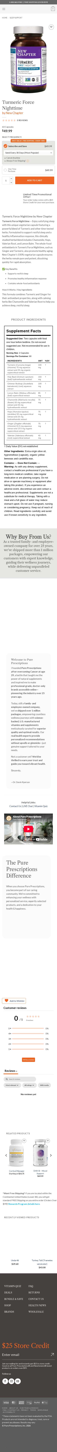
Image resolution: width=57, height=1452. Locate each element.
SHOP (7, 1305)
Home (4, 18)
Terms (33, 1410)
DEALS (8, 1292)
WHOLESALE (36, 1311)
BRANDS (9, 1311)
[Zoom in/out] (2, 1432)
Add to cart (34, 180)
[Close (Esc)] (26, 1432)
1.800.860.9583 (15, 2)
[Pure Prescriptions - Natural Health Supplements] (28, 9)
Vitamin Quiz (41, 806)
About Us (13, 1408)
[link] (5, 1381)
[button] (3, 9)
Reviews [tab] (11, 1070)
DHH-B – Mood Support (40, 1172)
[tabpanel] (28, 1101)
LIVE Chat (28, 806)
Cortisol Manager (16, 1171)
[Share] (18, 1432)
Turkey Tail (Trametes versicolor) (42, 1264)
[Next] (50, 1161)
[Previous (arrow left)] (2, 1439)
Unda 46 (15, 1262)
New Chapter (14, 113)
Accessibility (9, 1412)
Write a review (28, 1060)
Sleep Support (16, 18)
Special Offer (11, 1447)
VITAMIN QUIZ (12, 1286)
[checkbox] (44, 1085)
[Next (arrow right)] (10, 1439)
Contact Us (15, 806)
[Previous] (6, 1161)
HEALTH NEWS (37, 1305)
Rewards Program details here (24, 1204)
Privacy (24, 1410)
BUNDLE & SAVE (13, 1299)
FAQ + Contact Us (11, 1410)
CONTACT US (36, 1299)
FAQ (30, 1286)
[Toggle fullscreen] (10, 1432)
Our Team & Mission (29, 1408)
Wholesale (43, 1410)
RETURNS (34, 1292)
